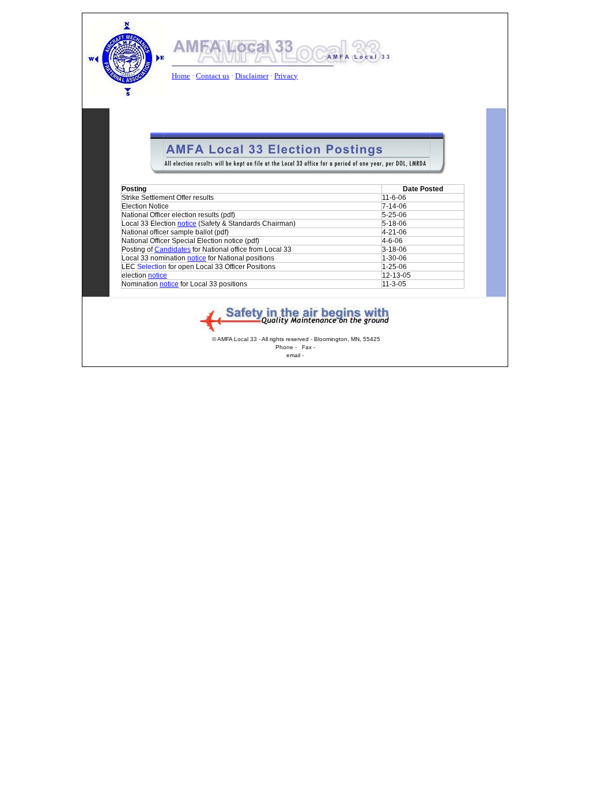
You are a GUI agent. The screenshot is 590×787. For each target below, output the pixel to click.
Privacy (286, 75)
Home (181, 75)
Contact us (212, 75)
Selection (152, 267)
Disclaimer (251, 75)
